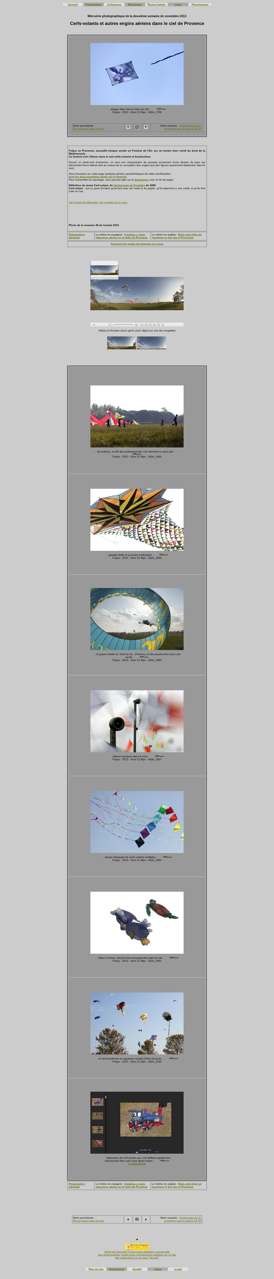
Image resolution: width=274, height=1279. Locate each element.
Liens (157, 1269)
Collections (114, 4)
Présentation (93, 4)
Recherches (116, 1269)
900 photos (135, 4)
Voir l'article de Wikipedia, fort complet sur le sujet (98, 202)
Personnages (200, 4)
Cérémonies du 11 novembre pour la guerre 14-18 (182, 127)
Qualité (137, 1269)
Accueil (73, 4)
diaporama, (142, 179)
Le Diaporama (137, 1163)
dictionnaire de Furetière (129, 185)
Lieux (178, 4)
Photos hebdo (156, 4)
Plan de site (96, 1269)
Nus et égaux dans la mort (88, 128)
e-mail (178, 1269)
